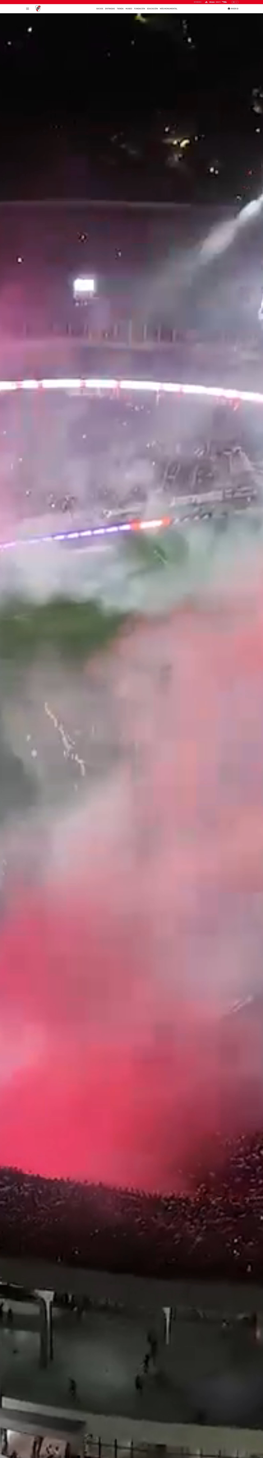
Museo (129, 9)
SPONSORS (197, 2)
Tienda (120, 9)
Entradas (110, 9)
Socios (99, 9)
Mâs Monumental (168, 9)
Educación (152, 9)
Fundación (139, 9)
